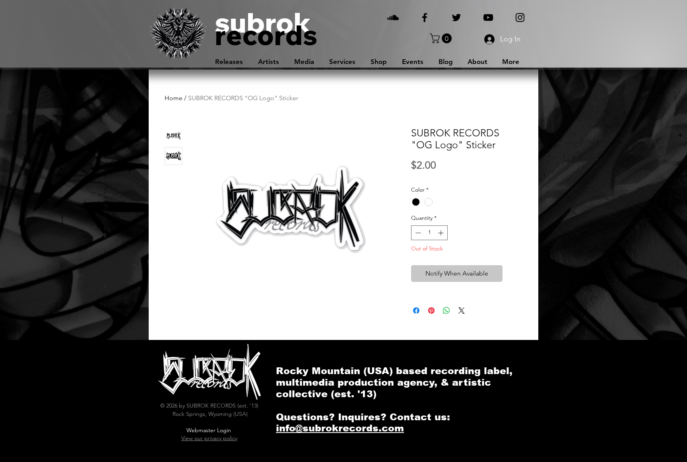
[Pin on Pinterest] (431, 310)
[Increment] (441, 233)
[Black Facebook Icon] (425, 17)
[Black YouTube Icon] (488, 17)
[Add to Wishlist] (514, 273)
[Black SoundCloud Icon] (393, 17)
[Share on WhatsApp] (446, 310)
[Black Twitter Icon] (456, 17)
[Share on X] (461, 310)
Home (173, 98)
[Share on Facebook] (416, 310)
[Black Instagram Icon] (520, 17)
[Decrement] (417, 233)
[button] (442, 38)
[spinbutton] (429, 233)
